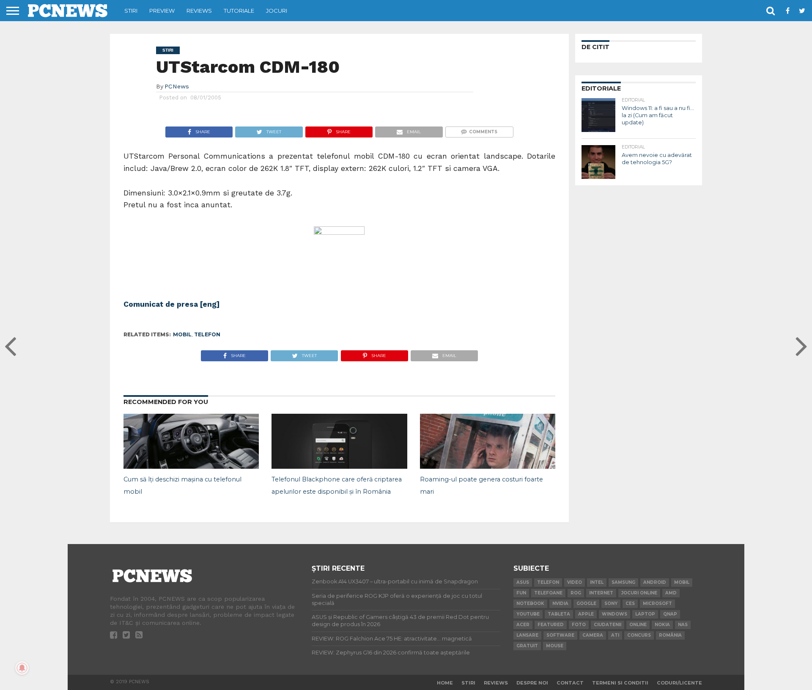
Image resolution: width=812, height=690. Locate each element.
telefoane (548, 593)
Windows (614, 614)
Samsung (623, 582)
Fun (521, 593)
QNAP (670, 614)
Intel (597, 582)
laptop (645, 614)
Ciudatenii (607, 624)
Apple (586, 614)
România (670, 635)
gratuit (527, 646)
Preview (162, 10)
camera (592, 635)
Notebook (530, 603)
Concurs (639, 635)
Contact (570, 683)
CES (630, 603)
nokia (662, 624)
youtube (528, 614)
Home (445, 683)
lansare (527, 635)
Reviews (199, 10)
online (638, 624)
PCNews (177, 86)
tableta (559, 614)
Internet (601, 593)
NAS (683, 624)
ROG (576, 593)
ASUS (522, 582)
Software (560, 635)
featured (551, 624)
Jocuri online (639, 593)
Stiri (130, 10)
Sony (610, 603)
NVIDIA (560, 603)
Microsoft (657, 603)
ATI (615, 635)
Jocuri (276, 10)
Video (574, 582)
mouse (554, 646)
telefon (207, 334)
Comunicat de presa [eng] (171, 304)
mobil (182, 334)
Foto (579, 624)
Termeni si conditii (620, 683)
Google (586, 603)
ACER (522, 624)
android (654, 582)
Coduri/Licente (679, 683)
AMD (671, 593)
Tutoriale (239, 10)
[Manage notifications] (22, 668)
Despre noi (532, 683)
